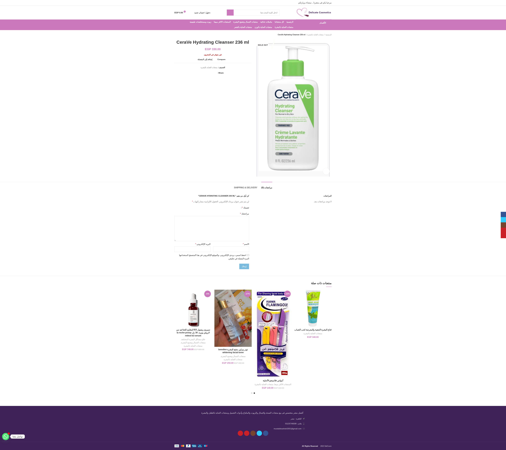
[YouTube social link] (180, 2)
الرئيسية (328, 35)
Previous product (181, 34)
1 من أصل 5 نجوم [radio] (238, 207)
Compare (221, 59)
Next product (175, 34)
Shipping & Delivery (245, 187)
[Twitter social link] (186, 2)
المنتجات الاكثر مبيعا (282, 384)
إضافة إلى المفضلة (205, 59)
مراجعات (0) (266, 187)
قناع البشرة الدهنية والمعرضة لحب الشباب (313, 330)
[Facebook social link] (189, 2)
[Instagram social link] (183, 2)
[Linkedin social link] (206, 73)
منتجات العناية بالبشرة (315, 35)
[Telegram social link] (203, 73)
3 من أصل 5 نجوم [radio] (234, 207)
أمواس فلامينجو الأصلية (273, 380)
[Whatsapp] (5, 436)
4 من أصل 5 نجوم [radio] (232, 207)
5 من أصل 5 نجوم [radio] (230, 207)
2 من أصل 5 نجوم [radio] (236, 207)
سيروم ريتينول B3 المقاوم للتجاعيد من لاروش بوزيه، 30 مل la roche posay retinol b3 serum (193, 333)
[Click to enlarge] (326, 171)
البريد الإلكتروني (202, 244)
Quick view (296, 300)
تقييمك (245, 208)
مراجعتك (244, 214)
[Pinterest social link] (176, 2)
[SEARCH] (231, 13)
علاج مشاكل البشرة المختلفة (193, 339)
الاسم (246, 244)
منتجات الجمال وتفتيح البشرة (233, 356)
